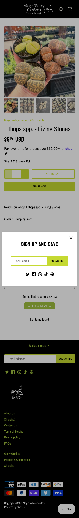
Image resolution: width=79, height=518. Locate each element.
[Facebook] (34, 274)
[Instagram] (40, 274)
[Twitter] (27, 274)
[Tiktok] (46, 274)
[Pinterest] (52, 274)
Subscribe (57, 261)
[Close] (71, 237)
